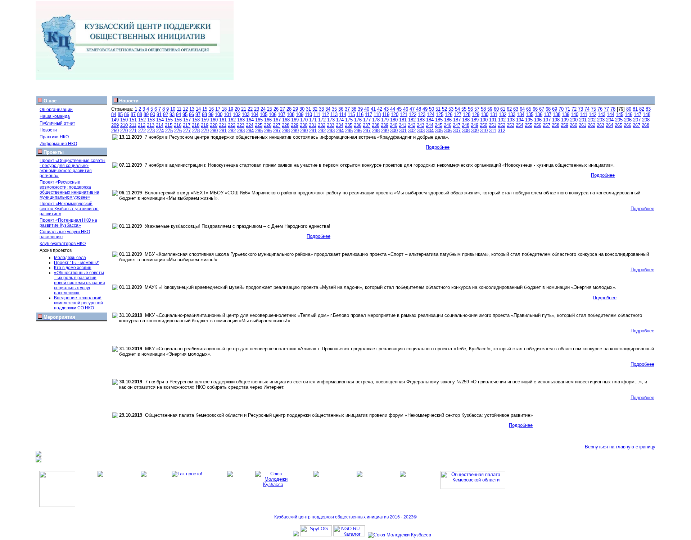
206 (628, 120)
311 (492, 130)
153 (151, 120)
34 (327, 109)
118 (377, 114)
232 (321, 125)
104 (254, 114)
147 (637, 114)
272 (142, 130)
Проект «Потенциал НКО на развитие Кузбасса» (68, 223)
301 (403, 130)
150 (124, 120)
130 (484, 114)
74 (587, 109)
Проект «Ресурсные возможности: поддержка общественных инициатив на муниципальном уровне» (69, 190)
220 (213, 125)
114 (342, 114)
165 (259, 120)
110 (308, 114)
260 (573, 125)
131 (493, 114)
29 (295, 109)
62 (509, 109)
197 (547, 120)
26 (276, 109)
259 (564, 125)
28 (289, 109)
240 (393, 125)
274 (160, 130)
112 (325, 114)
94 (178, 114)
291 (313, 130)
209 (115, 125)
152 (142, 120)
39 (360, 109)
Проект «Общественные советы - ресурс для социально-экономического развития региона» (72, 168)
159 (205, 120)
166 (268, 120)
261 (582, 125)
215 (168, 125)
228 (285, 125)
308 (466, 130)
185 (439, 120)
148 (646, 114)
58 (483, 109)
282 (232, 130)
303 (421, 130)
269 (115, 130)
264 (609, 125)
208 (646, 120)
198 (556, 120)
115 (351, 114)
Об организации (56, 109)
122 (412, 114)
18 (224, 109)
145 (619, 114)
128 (466, 114)
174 (340, 120)
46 (405, 109)
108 (290, 114)
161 (223, 120)
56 (470, 109)
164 (250, 120)
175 (349, 120)
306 (448, 130)
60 (496, 109)
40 (366, 109)
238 (375, 125)
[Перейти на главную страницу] (135, 78)
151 (133, 120)
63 (515, 109)
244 (429, 125)
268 (645, 125)
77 (606, 109)
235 (348, 125)
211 (132, 125)
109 (299, 114)
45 (399, 109)
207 (637, 120)
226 (267, 125)
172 (322, 120)
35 (334, 109)
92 (165, 114)
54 (457, 109)
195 (529, 120)
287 (277, 130)
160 (214, 120)
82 (641, 109)
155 (169, 120)
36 (340, 109)
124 (430, 114)
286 (268, 130)
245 (438, 125)
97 (197, 114)
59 (489, 109)
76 (599, 109)
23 (256, 109)
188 (466, 120)
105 (263, 114)
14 (198, 109)
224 (249, 125)
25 (269, 109)
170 (304, 120)
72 (574, 109)
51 (438, 109)
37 (347, 109)
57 (476, 109)
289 (295, 130)
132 (502, 114)
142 (592, 114)
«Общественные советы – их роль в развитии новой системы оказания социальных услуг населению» (79, 282)
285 (259, 130)
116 (359, 114)
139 (565, 114)
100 (218, 114)
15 (204, 109)
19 (230, 109)
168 (286, 120)
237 (366, 125)
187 (457, 120)
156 (178, 120)
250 (483, 125)
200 (574, 120)
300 (394, 130)
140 (574, 114)
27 (282, 109)
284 (250, 130)
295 (349, 130)
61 (502, 109)
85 (120, 114)
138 (556, 114)
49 (425, 109)
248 (465, 125)
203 (601, 120)
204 (610, 120)
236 (357, 125)
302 (412, 130)
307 (457, 130)
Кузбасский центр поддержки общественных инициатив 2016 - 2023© (345, 517)
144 (610, 114)
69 (554, 109)
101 (227, 114)
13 (191, 109)
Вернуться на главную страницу (620, 446)
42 (379, 109)
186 (448, 120)
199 (565, 120)
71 (567, 109)
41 (373, 109)
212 (141, 125)
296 (358, 130)
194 (520, 120)
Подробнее (438, 147)
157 (187, 120)
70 (561, 109)
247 (456, 125)
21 (243, 109)
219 (204, 125)
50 (431, 109)
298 (376, 130)
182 (412, 120)
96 (191, 114)
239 (384, 125)
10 (172, 109)
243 (420, 125)
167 (277, 120)
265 (618, 125)
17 (217, 109)
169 (295, 120)
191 (493, 120)
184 (430, 120)
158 (196, 120)
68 (548, 109)
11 (179, 109)
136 (538, 114)
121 (403, 114)
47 (412, 109)
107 (281, 114)
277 (187, 130)
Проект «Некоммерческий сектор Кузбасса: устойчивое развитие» (69, 208)
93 (172, 114)
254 (519, 125)
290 (304, 130)
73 (580, 109)
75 (593, 109)
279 (205, 130)
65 (528, 109)
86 (126, 114)
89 (146, 114)
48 (418, 109)
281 (223, 130)
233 (330, 125)
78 (612, 109)
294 (340, 130)
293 (331, 130)
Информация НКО (58, 143)
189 (475, 120)
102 (236, 114)
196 (538, 120)
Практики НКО (54, 136)
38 (353, 109)
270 (124, 130)
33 (321, 109)
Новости (48, 130)
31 (308, 109)
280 (214, 130)
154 (160, 120)
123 (421, 114)
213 (150, 125)
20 (237, 109)
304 (430, 130)
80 (628, 109)
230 (303, 125)
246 (447, 125)
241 (402, 125)
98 (204, 114)
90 (152, 114)
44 (392, 109)
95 (185, 114)
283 (241, 130)
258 (555, 125)
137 (547, 114)
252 (501, 125)
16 (211, 109)
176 (358, 120)
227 (276, 125)
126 (448, 114)
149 (115, 120)
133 (511, 114)
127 (457, 114)
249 (474, 125)
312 (501, 130)
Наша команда (55, 116)
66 (535, 109)
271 (133, 130)
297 (367, 130)
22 (250, 109)
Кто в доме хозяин (72, 267)
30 (301, 109)
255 (528, 125)
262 (591, 125)
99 (210, 114)
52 (444, 109)
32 (314, 109)
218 (195, 125)
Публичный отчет (57, 123)
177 (367, 120)
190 (484, 120)
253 (510, 125)
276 (178, 130)
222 (231, 125)
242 (411, 125)
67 (541, 109)
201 (583, 120)
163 (241, 120)
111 (316, 114)
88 (139, 114)
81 (635, 109)
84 (113, 114)
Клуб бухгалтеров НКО (63, 243)
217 (186, 125)
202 (592, 120)
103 (245, 114)
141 (583, 114)
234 (339, 125)
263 (600, 125)
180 (394, 120)
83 (648, 109)
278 (196, 130)
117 (368, 114)
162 (232, 120)
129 (475, 114)
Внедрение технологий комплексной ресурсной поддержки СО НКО (78, 302)
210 (124, 125)
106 (272, 114)
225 (258, 125)
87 (133, 114)
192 (502, 120)
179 (385, 120)
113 (334, 114)
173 (331, 120)
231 (312, 125)
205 (619, 120)
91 (159, 114)
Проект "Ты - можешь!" (76, 262)
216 (177, 125)
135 (529, 114)
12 (185, 109)
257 (546, 125)
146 (628, 114)
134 (520, 114)
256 (537, 125)
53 (450, 109)
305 (439, 130)
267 (636, 125)
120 (394, 114)
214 (159, 125)
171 (313, 120)
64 (522, 109)
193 (511, 120)
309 (475, 130)
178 (376, 120)
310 (484, 130)
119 (385, 114)
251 (492, 125)
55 (463, 109)
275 (169, 130)
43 (386, 109)
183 (421, 120)
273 (151, 130)
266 (627, 125)
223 (240, 125)
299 (385, 130)
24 (263, 109)
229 (294, 125)
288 (286, 130)
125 (439, 114)
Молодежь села (70, 257)
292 (322, 130)
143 (601, 114)
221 (222, 125)
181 (403, 120)
